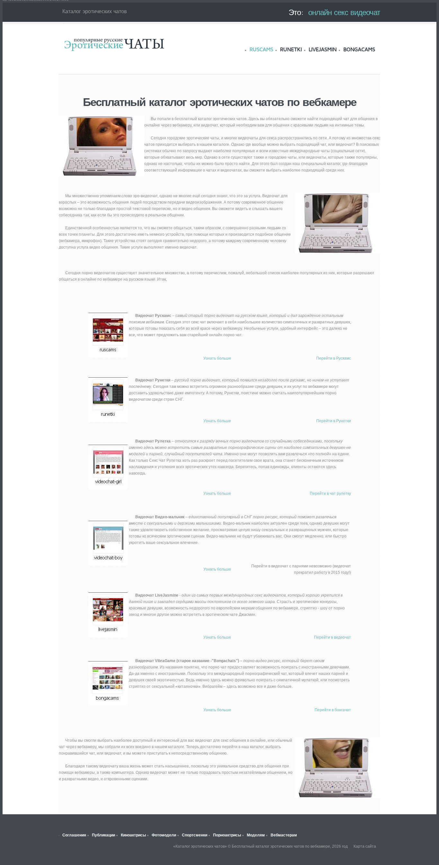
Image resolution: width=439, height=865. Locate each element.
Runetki (291, 49)
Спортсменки (194, 835)
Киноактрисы (133, 835)
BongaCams (359, 49)
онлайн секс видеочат (344, 12)
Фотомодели (164, 835)
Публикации (103, 835)
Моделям (256, 835)
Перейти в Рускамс (333, 358)
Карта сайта (365, 846)
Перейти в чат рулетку (330, 493)
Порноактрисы (227, 835)
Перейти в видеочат (332, 637)
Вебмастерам (284, 835)
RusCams (261, 49)
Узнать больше (217, 358)
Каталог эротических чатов (114, 44)
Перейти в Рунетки (333, 421)
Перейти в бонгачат (333, 710)
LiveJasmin (322, 49)
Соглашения (74, 835)
